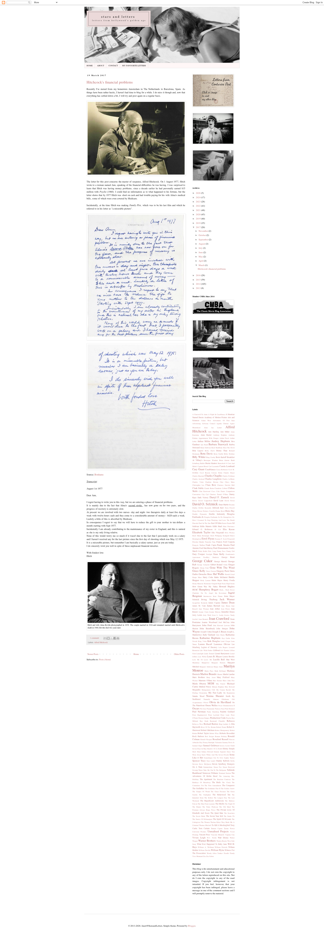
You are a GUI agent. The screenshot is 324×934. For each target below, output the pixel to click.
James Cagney (214, 602)
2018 (198, 222)
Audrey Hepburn (220, 441)
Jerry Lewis (197, 615)
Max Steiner (217, 680)
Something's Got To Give (213, 758)
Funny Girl (230, 551)
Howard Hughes (227, 586)
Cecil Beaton (205, 473)
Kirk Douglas (213, 641)
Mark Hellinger (220, 671)
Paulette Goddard (227, 711)
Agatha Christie (223, 423)
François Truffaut (198, 545)
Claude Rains (209, 488)
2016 (198, 275)
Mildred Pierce (205, 686)
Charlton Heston (211, 482)
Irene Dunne (218, 596)
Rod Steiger (209, 736)
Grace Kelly (198, 570)
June (201, 252)
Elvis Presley (230, 532)
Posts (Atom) (105, 659)
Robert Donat (221, 727)
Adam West (206, 420)
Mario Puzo (209, 671)
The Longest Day (220, 798)
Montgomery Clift (208, 690)
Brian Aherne (224, 460)
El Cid (218, 529)
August (202, 243)
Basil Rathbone (217, 447)
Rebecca (231, 720)
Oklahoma (225, 699)
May (201, 256)
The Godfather (198, 788)
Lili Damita (224, 650)
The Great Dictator (218, 791)
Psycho (228, 718)
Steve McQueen (205, 764)
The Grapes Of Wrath (201, 791)
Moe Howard (230, 687)
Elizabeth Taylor (201, 532)
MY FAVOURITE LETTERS (134, 65)
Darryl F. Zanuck (219, 497)
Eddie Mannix (206, 526)
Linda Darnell (209, 653)
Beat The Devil (229, 447)
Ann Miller (225, 431)
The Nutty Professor (210, 807)
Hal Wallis (218, 574)
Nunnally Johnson (211, 699)
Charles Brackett (198, 476)
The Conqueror (228, 785)
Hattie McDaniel (220, 577)
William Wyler (217, 850)
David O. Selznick (205, 504)
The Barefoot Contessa (222, 779)
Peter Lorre (225, 715)
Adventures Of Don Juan (224, 420)
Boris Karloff (221, 457)
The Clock (226, 782)
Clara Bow (211, 484)
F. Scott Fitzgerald (228, 539)
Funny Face (221, 551)
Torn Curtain (204, 828)
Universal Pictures (199, 831)
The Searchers (229, 813)
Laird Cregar (225, 641)
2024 (198, 197)
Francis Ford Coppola (225, 542)
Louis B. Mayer (214, 656)
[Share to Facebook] (114, 638)
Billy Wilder (199, 457)
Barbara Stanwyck (218, 444)
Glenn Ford (204, 568)
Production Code (218, 717)
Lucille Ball (219, 659)
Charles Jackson (198, 479)
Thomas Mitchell (205, 825)
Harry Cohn (208, 577)
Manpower (205, 662)
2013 (198, 288)
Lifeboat (216, 650)
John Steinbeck (207, 628)
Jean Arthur (215, 608)
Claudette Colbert (220, 488)
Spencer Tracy (199, 760)
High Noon (222, 583)
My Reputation (229, 693)
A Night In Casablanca (216, 414)
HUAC (195, 589)
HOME (90, 65)
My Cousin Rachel (223, 690)
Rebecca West (197, 724)
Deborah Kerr (218, 507)
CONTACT (113, 65)
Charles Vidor (198, 482)
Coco (213, 491)
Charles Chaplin (213, 475)
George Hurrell (220, 561)
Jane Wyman (204, 609)
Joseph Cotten (206, 631)
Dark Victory (203, 497)
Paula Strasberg (213, 712)
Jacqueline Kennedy (199, 603)
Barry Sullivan (205, 447)
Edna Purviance (229, 526)
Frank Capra (211, 545)
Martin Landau (229, 674)
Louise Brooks (229, 656)
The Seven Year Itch (214, 816)
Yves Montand (197, 856)
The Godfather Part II (212, 788)
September (204, 239)
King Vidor (202, 641)
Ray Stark (204, 721)
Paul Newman (199, 711)
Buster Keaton (211, 463)
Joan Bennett (203, 619)
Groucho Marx (205, 574)
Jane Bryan (225, 606)
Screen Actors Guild (227, 745)
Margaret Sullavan (206, 667)
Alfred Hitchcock (101, 642)
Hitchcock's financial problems (110, 82)
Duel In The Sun (204, 523)
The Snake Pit (229, 816)
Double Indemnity (217, 514)
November (204, 230)
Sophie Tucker (229, 758)
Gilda (225, 564)
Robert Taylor (203, 733)
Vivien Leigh (199, 837)
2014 (198, 283)
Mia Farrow (220, 684)
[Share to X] (111, 638)
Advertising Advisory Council (203, 423)
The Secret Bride (198, 816)
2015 (198, 279)
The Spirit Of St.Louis (222, 819)
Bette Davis (206, 453)
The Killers (208, 798)
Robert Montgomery (222, 730)
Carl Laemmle (214, 466)
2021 (198, 210)
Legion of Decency (209, 647)
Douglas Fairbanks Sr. (212, 517)
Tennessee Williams (210, 773)
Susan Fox (218, 767)
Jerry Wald (207, 615)
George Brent (228, 557)
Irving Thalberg (209, 599)
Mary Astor (210, 677)
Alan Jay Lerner (213, 427)
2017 (198, 227)
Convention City (198, 494)
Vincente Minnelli (217, 834)
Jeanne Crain (203, 612)
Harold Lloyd (230, 574)
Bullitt (202, 463)
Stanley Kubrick (223, 760)
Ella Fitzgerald (218, 532)
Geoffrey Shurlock (211, 557)
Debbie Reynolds (204, 508)
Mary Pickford (223, 677)
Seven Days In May (199, 748)
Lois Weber (202, 656)
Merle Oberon (199, 683)
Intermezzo (207, 596)
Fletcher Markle (198, 542)
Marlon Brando (208, 674)
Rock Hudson (198, 736)
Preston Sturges (203, 718)
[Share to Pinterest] (118, 638)
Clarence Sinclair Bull (226, 485)
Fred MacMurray (206, 548)
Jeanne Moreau (214, 612)
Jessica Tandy (229, 615)
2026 (198, 192)
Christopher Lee (198, 485)
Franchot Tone (210, 542)
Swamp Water (197, 770)
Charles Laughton (213, 478)
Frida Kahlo (202, 551)
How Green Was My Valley (205, 586)
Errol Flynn (208, 538)
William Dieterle (221, 847)
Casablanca (210, 469)
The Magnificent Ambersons (212, 800)
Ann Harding (213, 431)
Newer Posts (92, 654)
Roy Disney (203, 742)
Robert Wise (214, 733)
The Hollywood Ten (221, 794)
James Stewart (213, 605)
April (201, 260)
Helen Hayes (217, 580)
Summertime (207, 767)
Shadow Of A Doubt (214, 748)
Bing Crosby (210, 457)
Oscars (195, 708)
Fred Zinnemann (220, 547)
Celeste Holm (216, 473)
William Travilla (204, 850)
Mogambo (196, 689)
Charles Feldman (228, 476)
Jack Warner (227, 599)
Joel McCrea (224, 622)
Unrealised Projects (218, 831)
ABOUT (100, 65)
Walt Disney (223, 837)
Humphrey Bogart (208, 589)
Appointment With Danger (209, 438)
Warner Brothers (207, 840)
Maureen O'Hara (205, 680)
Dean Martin (223, 504)
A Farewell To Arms (200, 414)
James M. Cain (199, 605)
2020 (198, 214)
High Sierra (230, 583)
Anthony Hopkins (220, 435)
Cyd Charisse (211, 494)
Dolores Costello (209, 511)
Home (136, 654)
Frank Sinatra (223, 544)
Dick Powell (230, 508)
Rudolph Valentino (215, 742)
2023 (198, 201)
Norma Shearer (215, 696)
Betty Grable (218, 454)
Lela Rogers (223, 647)
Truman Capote (217, 828)
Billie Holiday (229, 454)
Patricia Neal (220, 708)
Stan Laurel (211, 761)
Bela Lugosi (197, 450)
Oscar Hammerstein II (226, 705)
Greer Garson (211, 571)
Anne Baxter (206, 435)
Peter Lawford (213, 715)
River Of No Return (208, 727)
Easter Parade (227, 523)
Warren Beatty (222, 841)
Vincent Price (204, 834)
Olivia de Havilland (220, 702)
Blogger (191, 925)
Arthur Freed (224, 438)
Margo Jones (218, 667)
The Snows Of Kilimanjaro (202, 819)
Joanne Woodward (209, 622)
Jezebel (195, 619)
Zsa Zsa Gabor (208, 856)
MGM (211, 683)
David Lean (218, 500)
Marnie (219, 674)
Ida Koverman (220, 593)
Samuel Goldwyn (211, 745)
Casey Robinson (222, 469)
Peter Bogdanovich (199, 715)
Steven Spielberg (219, 764)
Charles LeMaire (228, 479)
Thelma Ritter (215, 822)
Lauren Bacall (205, 644)
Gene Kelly (218, 554)
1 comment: (95, 638)
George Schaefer (203, 564)
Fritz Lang (212, 551)
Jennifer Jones (228, 611)
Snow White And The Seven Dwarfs (215, 755)
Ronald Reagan (206, 739)
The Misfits (219, 803)
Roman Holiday (221, 736)
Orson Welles (211, 705)
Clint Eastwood (204, 491)
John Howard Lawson (221, 625)
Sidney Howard (207, 752)
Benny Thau (221, 450)
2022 (198, 205)
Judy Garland (209, 634)
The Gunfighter (205, 795)
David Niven (230, 500)
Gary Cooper (198, 554)
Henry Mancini (197, 583)
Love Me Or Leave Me (202, 659)
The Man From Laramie (206, 804)
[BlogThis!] (108, 638)
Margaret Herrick (218, 662)
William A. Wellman (206, 847)
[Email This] (105, 638)
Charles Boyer (229, 473)
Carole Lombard (227, 466)
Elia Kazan (229, 529)
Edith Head (217, 526)
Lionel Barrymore (222, 653)
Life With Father (206, 650)
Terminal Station (225, 773)
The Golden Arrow (228, 788)
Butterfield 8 (222, 463)
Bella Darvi (209, 450)
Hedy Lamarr (205, 580)
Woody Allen (212, 853)
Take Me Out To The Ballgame (214, 770)
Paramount (210, 708)
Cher (221, 482)
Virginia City (230, 834)
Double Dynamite (199, 514)
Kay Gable (226, 638)
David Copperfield (205, 500)
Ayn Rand (204, 444)
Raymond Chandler (217, 721)
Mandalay (195, 662)
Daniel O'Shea (222, 494)
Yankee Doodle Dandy (226, 853)
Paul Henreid (230, 708)
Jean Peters (225, 609)
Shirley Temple (229, 748)
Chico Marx (230, 482)
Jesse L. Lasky (217, 615)
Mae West (230, 659)
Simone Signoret (220, 752)
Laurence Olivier (222, 644)
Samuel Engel (197, 745)
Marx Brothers (198, 677)
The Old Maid (225, 807)
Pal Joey (203, 708)
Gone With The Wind (222, 567)
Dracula (195, 523)
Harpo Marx (197, 577)
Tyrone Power (229, 828)
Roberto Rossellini (227, 733)
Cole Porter (220, 491)
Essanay (218, 539)
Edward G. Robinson (202, 529)
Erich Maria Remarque (200, 535)
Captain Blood (203, 466)
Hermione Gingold (210, 583)
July (201, 247)
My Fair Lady (215, 692)
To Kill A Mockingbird (221, 825)
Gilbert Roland (216, 564)
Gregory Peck (223, 570)
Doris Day (230, 510)
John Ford (207, 625)
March (202, 265)
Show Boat (196, 752)
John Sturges (222, 628)
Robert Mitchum (207, 730)
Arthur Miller (203, 441)
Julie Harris (220, 635)
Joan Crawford (219, 618)
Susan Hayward (229, 767)
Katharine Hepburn (210, 638)
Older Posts (179, 654)
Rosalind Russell (220, 739)
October (202, 235)
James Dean (228, 602)
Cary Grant (198, 469)
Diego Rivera (197, 511)
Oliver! (205, 702)
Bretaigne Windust (211, 460)
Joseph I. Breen (219, 631)
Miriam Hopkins (218, 687)
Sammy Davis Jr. (228, 742)
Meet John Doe (229, 680)
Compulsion (230, 491)
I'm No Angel (207, 593)
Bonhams (99, 474)
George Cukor (202, 560)
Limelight (199, 653)
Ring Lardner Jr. (225, 724)
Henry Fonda (229, 580)
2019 (198, 218)
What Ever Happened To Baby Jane (212, 844)
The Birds (216, 782)
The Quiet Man (216, 813)
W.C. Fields (212, 838)
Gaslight (209, 554)
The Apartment (206, 779)
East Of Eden (216, 523)
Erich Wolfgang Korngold (219, 535)
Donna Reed (220, 511)
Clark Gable (198, 488)
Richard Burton (211, 723)
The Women (205, 822)
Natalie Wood (198, 696)
